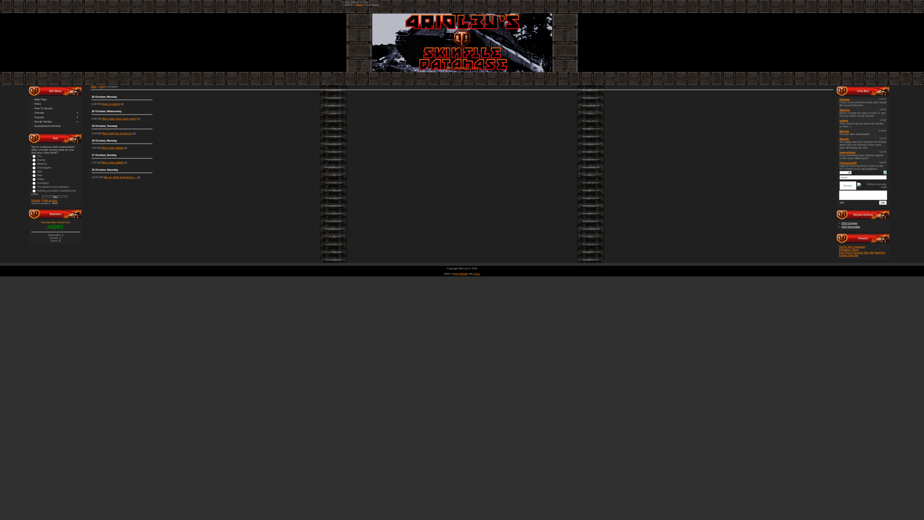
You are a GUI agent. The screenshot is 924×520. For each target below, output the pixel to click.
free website (461, 273)
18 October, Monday (104, 140)
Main (449, 67)
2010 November (850, 226)
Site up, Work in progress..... (120, 177)
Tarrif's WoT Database (852, 246)
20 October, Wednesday (107, 111)
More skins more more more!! (119, 118)
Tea (39, 156)
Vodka (40, 179)
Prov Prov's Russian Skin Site (856, 252)
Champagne (44, 167)
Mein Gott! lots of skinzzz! (117, 133)
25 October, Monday (104, 96)
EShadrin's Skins (849, 249)
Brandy (41, 159)
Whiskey (42, 163)
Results (35, 200)
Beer (40, 175)
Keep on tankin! (111, 104)
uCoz (477, 273)
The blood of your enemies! (53, 186)
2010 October (849, 223)
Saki (39, 171)
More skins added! (113, 147)
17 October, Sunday (104, 155)
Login (475, 67)
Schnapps (43, 183)
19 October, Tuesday (104, 125)
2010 (102, 86)
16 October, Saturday (105, 169)
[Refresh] (885, 172)
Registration (462, 67)
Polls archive (49, 200)
